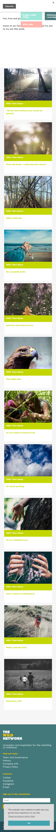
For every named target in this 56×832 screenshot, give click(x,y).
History (7, 760)
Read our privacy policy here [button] (21, 816)
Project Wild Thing (29, 16)
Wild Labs (28, 24)
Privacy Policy (10, 767)
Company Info (10, 763)
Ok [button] (29, 823)
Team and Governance (15, 757)
